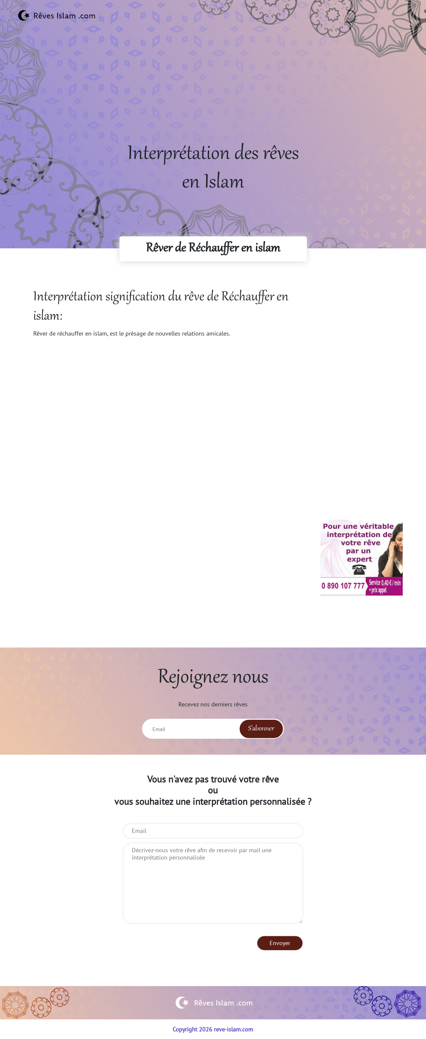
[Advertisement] (213, 93)
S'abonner (261, 728)
